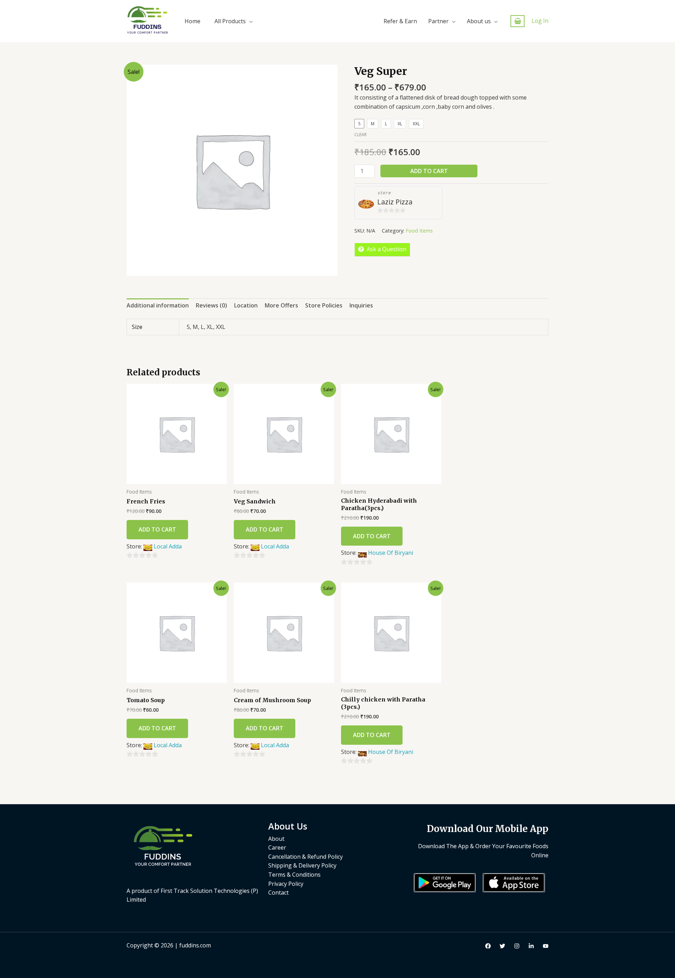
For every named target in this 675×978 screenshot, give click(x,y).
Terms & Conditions (294, 874)
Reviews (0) (211, 305)
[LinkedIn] (531, 946)
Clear (360, 135)
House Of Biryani (390, 553)
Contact (278, 892)
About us (479, 21)
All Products (230, 21)
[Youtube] (545, 946)
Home (192, 21)
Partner (438, 21)
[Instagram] (517, 946)
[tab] (158, 305)
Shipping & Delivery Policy (302, 865)
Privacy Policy (285, 884)
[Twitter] (502, 946)
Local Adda (168, 546)
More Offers (281, 305)
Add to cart (429, 171)
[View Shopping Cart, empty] (517, 21)
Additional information (158, 305)
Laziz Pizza (394, 201)
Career (277, 847)
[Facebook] (488, 946)
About (276, 839)
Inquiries (361, 305)
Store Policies (323, 305)
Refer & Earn (400, 21)
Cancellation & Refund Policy (305, 856)
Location (246, 305)
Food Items (419, 230)
